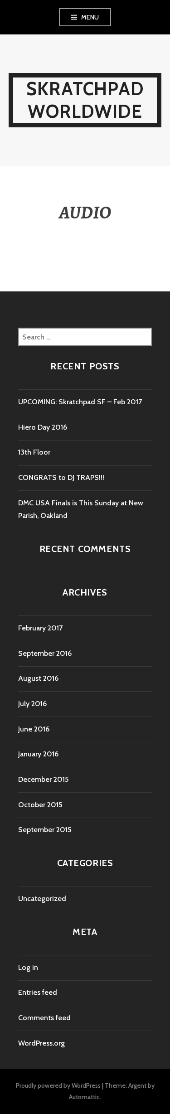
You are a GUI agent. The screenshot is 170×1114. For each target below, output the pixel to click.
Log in (28, 967)
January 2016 (38, 754)
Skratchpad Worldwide (85, 99)
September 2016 (45, 653)
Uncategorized (42, 898)
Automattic (84, 1097)
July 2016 (32, 703)
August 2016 (38, 678)
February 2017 (40, 628)
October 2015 (40, 804)
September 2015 (44, 829)
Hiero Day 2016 (42, 427)
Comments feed (44, 1017)
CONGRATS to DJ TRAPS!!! (61, 477)
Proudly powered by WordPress (58, 1085)
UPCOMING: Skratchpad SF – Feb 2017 (80, 401)
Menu (90, 17)
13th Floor (34, 452)
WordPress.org (41, 1043)
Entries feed (37, 992)
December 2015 (43, 779)
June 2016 (33, 729)
